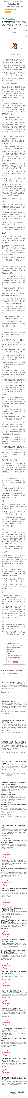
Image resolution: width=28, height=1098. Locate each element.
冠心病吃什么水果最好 (8, 701)
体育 (5, 6)
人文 (18, 1)
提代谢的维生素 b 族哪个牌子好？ (11, 1009)
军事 (13, 6)
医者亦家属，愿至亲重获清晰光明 (11, 991)
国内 (5, 1)
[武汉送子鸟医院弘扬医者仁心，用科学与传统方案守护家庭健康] (5, 934)
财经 (10, 6)
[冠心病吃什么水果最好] (7, 692)
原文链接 (15, 662)
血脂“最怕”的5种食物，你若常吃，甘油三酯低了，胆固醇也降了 (14, 722)
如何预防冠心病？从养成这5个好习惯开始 (14, 742)
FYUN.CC (12, 1092)
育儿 (23, 6)
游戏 (18, 6)
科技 (16, 6)
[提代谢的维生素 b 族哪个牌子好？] (5, 1003)
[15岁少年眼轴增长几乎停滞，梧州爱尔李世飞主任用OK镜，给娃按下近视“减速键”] (5, 1052)
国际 (8, 1)
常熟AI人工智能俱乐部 (18, 1092)
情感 (16, 1)
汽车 (21, 1)
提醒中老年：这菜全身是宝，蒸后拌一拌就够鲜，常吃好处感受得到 (14, 783)
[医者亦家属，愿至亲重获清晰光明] (5, 985)
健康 (23, 1)
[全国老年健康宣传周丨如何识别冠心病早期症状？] (14, 817)
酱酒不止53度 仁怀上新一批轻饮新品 (12, 860)
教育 (21, 6)
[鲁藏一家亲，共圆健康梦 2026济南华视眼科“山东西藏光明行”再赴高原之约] (5, 966)
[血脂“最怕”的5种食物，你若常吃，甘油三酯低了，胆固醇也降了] (14, 712)
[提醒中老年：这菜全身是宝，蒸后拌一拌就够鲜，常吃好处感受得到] (14, 774)
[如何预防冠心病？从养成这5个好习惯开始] (12, 732)
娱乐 (8, 6)
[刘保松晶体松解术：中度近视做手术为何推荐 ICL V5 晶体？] (5, 1022)
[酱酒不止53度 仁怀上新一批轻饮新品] (5, 854)
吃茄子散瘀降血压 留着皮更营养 (11, 682)
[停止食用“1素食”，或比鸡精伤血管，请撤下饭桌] (14, 752)
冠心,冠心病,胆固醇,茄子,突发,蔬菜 (12, 670)
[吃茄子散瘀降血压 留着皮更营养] (10, 673)
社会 (10, 1)
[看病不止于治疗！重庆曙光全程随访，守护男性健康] (5, 1072)
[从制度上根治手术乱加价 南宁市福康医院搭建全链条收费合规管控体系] (5, 883)
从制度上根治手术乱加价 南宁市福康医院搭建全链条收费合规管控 (14, 889)
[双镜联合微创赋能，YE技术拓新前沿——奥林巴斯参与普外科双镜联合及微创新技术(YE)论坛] (5, 902)
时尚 (13, 1)
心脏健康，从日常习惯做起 (9, 794)
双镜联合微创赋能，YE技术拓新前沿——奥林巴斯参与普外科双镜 (14, 909)
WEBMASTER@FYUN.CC (17, 1095)
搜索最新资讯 (8, 12)
